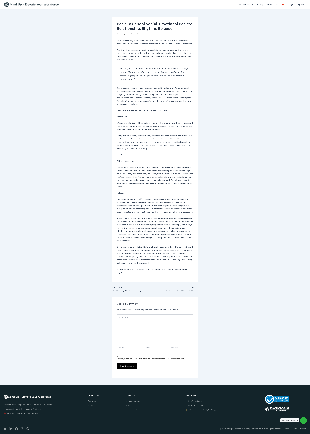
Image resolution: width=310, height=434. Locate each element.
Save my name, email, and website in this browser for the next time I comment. (150, 359)
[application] (252, 4)
